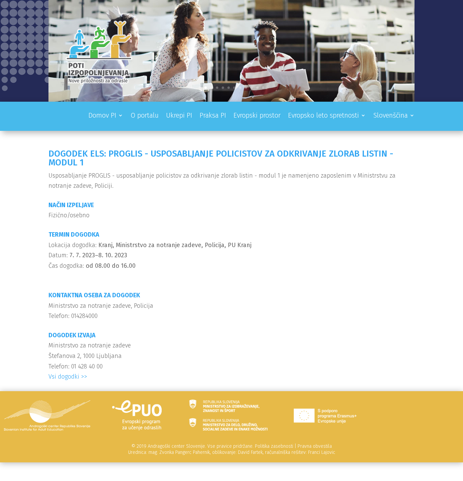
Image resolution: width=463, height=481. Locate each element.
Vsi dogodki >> (67, 376)
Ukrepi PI (179, 116)
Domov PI (102, 116)
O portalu (144, 116)
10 (251, 87)
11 (257, 87)
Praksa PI (213, 116)
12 (263, 87)
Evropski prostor (257, 116)
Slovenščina (390, 116)
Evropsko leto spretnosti (323, 116)
